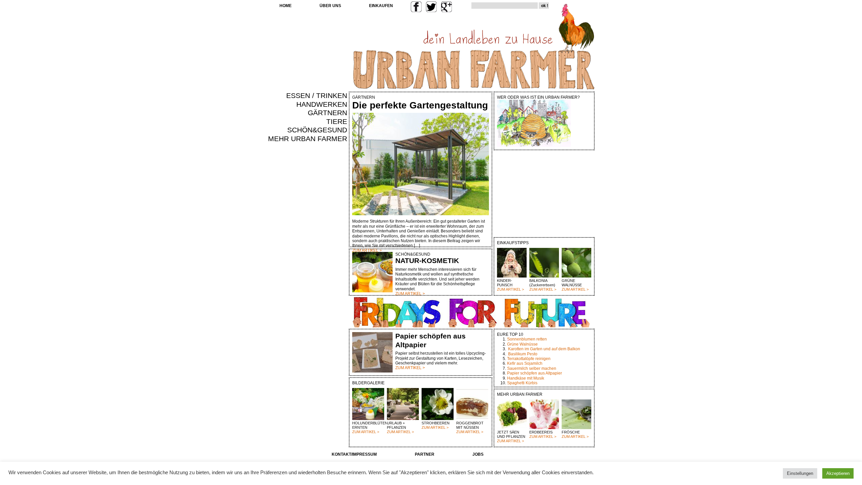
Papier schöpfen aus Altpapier (534, 373)
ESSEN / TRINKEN (316, 96)
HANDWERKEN (321, 104)
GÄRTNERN (327, 113)
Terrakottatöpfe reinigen (529, 358)
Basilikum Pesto (522, 354)
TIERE (336, 122)
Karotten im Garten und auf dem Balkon (544, 349)
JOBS (478, 454)
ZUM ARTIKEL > (510, 289)
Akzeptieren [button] (838, 473)
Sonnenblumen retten (527, 339)
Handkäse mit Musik (525, 378)
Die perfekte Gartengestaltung (420, 105)
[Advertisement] (327, 258)
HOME (285, 5)
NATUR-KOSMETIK (427, 261)
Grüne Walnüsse (522, 344)
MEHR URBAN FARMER (307, 139)
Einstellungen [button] (800, 473)
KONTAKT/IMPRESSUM (354, 454)
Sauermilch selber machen (531, 368)
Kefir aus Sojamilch (524, 363)
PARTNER (424, 454)
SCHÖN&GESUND (317, 130)
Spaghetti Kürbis (522, 383)
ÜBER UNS (330, 5)
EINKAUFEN (381, 5)
